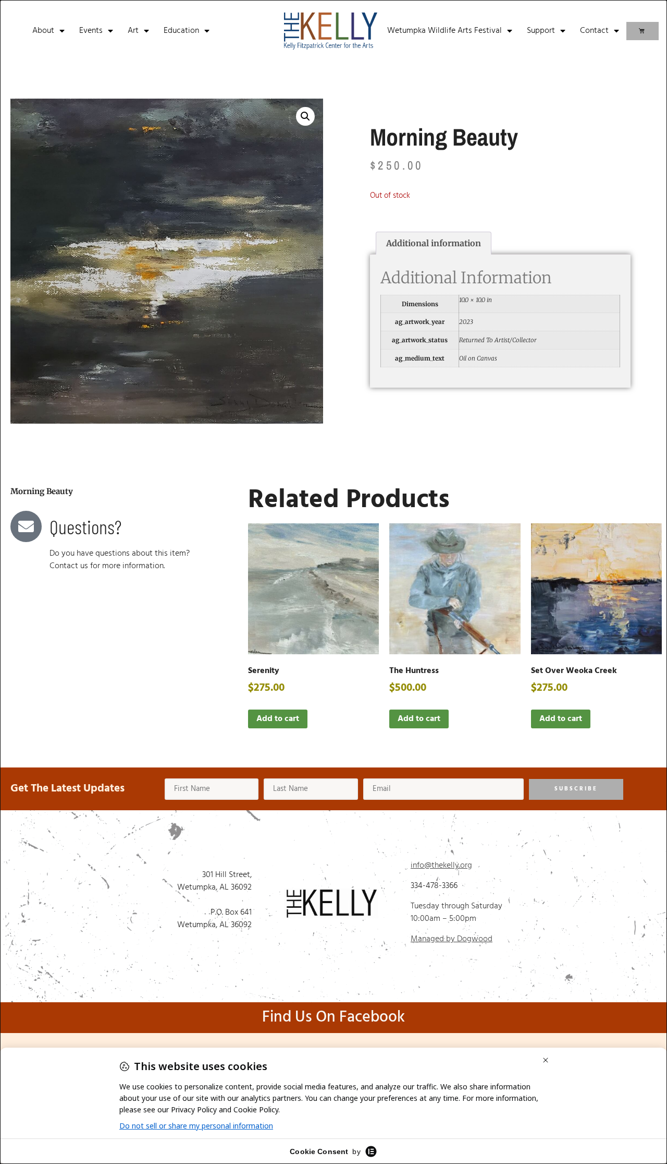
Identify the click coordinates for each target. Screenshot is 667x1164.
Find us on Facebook (333, 1017)
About (43, 31)
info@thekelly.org (441, 865)
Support (541, 31)
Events (91, 31)
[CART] (642, 31)
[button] (305, 116)
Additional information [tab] (433, 243)
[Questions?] (26, 526)
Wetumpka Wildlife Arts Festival (444, 31)
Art (133, 31)
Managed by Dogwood (451, 939)
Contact (594, 31)
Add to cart (277, 719)
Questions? (85, 526)
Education (181, 31)
